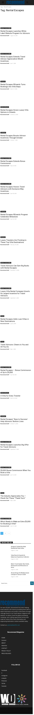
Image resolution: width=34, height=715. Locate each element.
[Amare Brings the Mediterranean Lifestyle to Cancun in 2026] (5, 575)
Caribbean (3, 132)
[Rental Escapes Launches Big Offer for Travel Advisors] (15, 435)
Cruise (2, 316)
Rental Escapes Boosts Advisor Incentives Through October (13, 137)
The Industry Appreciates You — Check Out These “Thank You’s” (13, 497)
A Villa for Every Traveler (10, 396)
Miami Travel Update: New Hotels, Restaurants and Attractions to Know (20, 565)
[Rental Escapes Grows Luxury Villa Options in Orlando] (15, 100)
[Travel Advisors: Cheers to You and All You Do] (15, 334)
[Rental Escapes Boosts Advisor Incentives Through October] (15, 125)
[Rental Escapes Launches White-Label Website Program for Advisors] (15, 21)
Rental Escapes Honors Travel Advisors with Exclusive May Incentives (12, 189)
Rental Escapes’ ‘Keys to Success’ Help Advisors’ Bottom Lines (14, 420)
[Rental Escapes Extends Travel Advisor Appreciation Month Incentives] (15, 46)
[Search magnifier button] (32, 583)
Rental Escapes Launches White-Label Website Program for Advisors (15, 32)
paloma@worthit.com (13, 625)
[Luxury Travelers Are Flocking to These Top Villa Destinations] (15, 230)
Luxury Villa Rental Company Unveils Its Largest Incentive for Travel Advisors (15, 293)
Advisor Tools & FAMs (6, 28)
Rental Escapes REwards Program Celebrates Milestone (14, 215)
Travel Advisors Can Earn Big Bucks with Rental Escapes (14, 267)
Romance (3, 81)
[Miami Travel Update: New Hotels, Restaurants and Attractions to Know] (5, 566)
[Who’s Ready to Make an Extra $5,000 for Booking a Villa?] (15, 511)
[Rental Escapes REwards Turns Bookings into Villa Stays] (15, 74)
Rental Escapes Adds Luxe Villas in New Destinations (14, 320)
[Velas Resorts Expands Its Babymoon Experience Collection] (5, 557)
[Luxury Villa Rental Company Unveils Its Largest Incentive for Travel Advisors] (15, 281)
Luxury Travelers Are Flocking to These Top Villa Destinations (13, 241)
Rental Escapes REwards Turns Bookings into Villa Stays (12, 85)
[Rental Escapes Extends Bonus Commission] (15, 151)
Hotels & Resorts (4, 107)
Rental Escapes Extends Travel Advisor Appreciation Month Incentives (12, 59)
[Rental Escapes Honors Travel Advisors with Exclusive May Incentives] (15, 177)
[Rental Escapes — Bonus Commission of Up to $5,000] (15, 360)
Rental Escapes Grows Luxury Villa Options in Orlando (14, 111)
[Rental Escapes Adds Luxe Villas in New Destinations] (15, 309)
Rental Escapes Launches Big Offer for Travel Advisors (14, 446)
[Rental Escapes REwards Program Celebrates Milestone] (15, 204)
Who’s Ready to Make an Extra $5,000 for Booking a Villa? (15, 522)
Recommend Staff (4, 35)
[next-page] (9, 533)
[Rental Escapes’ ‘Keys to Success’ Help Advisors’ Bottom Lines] (15, 409)
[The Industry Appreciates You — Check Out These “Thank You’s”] (15, 486)
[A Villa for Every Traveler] (15, 386)
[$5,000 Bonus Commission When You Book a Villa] (15, 460)
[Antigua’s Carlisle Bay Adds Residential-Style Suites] (5, 549)
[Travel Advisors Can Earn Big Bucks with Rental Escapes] (15, 256)
